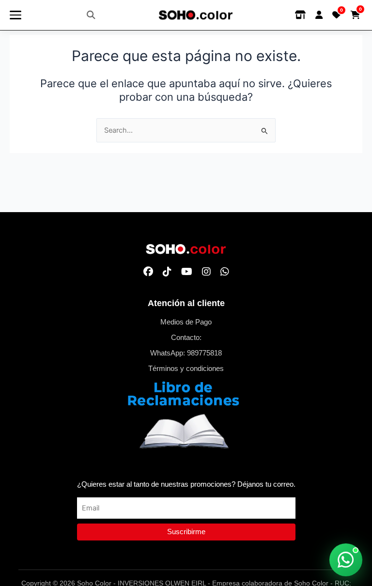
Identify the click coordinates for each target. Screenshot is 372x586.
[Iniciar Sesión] (318, 15)
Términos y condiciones (186, 368)
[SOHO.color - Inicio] (195, 15)
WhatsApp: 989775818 (186, 353)
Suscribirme (186, 532)
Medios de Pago (186, 322)
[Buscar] (91, 15)
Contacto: (186, 337)
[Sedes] (300, 15)
